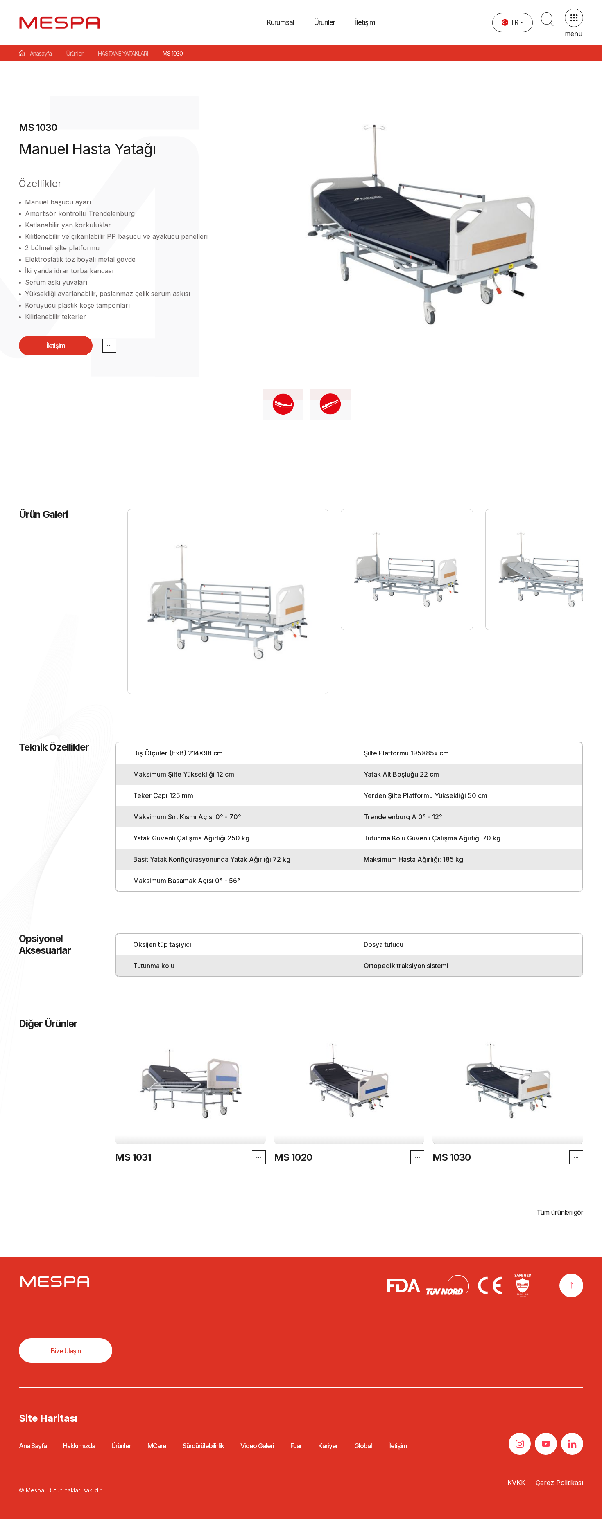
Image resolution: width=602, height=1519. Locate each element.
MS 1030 (451, 1157)
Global (363, 1446)
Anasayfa (41, 53)
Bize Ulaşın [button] (66, 1351)
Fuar (296, 1446)
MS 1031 (133, 1157)
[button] (324, 22)
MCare (156, 1446)
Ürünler (74, 53)
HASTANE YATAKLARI (123, 53)
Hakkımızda (79, 1446)
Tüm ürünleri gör (559, 1212)
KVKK (516, 1483)
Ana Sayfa (33, 1446)
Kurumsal (280, 22)
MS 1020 (293, 1157)
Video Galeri (257, 1446)
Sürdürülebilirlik (203, 1446)
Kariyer (328, 1446)
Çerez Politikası (559, 1483)
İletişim (365, 22)
